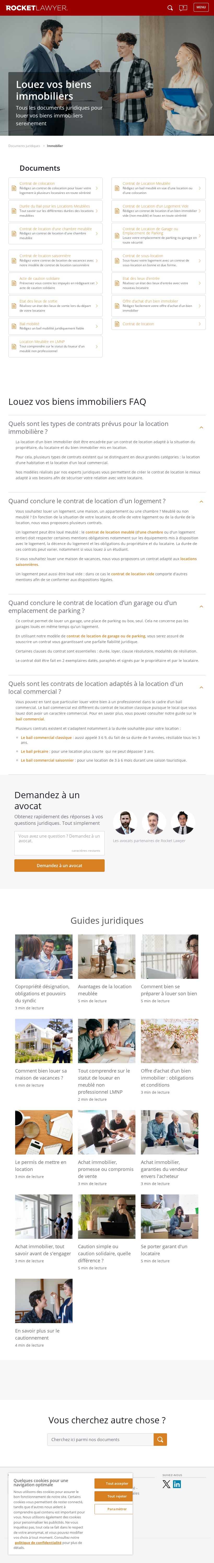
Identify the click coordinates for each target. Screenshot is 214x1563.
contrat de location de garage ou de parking (106, 636)
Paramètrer (117, 1509)
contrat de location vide (132, 573)
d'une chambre (149, 532)
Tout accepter (117, 1483)
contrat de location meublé (110, 532)
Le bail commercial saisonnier (47, 760)
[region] (70, 1514)
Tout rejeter (117, 1496)
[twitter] (166, 1484)
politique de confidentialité (38, 1542)
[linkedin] (177, 1484)
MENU (201, 7)
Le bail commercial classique (46, 737)
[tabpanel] (107, 1380)
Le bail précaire (34, 751)
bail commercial (30, 719)
